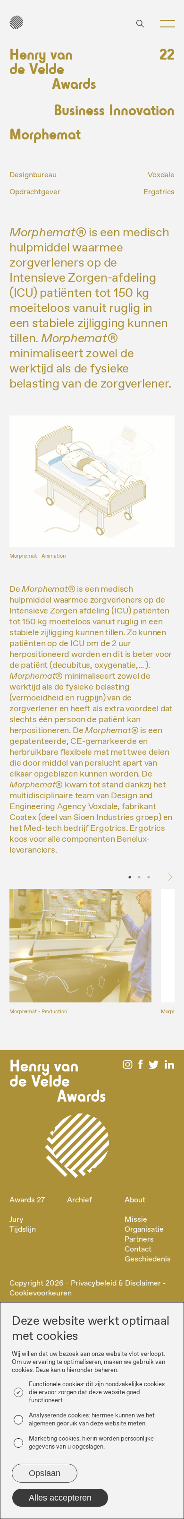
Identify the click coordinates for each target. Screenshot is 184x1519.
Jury (16, 1220)
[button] (164, 23)
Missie (136, 1220)
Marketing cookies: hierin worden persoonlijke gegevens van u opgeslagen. (91, 1443)
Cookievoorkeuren (40, 1293)
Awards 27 (27, 1200)
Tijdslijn (22, 1229)
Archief (79, 1200)
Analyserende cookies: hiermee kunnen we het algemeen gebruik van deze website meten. (92, 1420)
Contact (138, 1249)
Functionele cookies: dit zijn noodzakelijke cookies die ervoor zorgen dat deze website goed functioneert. (97, 1393)
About (135, 1200)
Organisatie (144, 1229)
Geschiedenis (148, 1259)
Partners (139, 1239)
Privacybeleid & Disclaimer (116, 1283)
